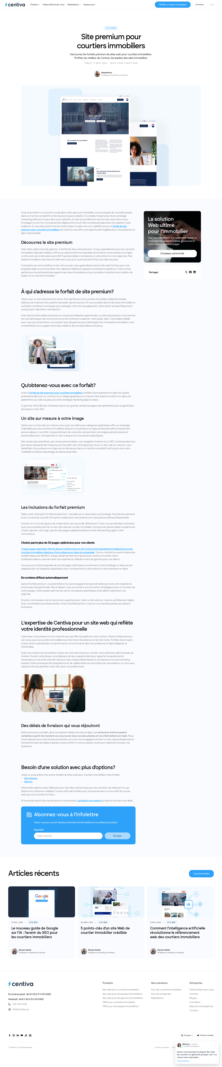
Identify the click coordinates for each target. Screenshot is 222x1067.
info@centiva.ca (20, 1009)
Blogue (193, 998)
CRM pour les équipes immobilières (120, 1006)
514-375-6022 (19, 1004)
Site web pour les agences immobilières (123, 998)
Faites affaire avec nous (201, 989)
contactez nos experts (89, 800)
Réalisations (157, 998)
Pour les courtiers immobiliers (166, 989)
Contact (193, 1010)
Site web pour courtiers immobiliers (121, 989)
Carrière (193, 993)
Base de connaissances (201, 1006)
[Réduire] (215, 1045)
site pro (28, 781)
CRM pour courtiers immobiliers (119, 1002)
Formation (194, 1002)
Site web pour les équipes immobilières (122, 993)
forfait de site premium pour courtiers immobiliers (56, 392)
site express (30, 778)
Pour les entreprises (161, 993)
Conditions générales (161, 1047)
